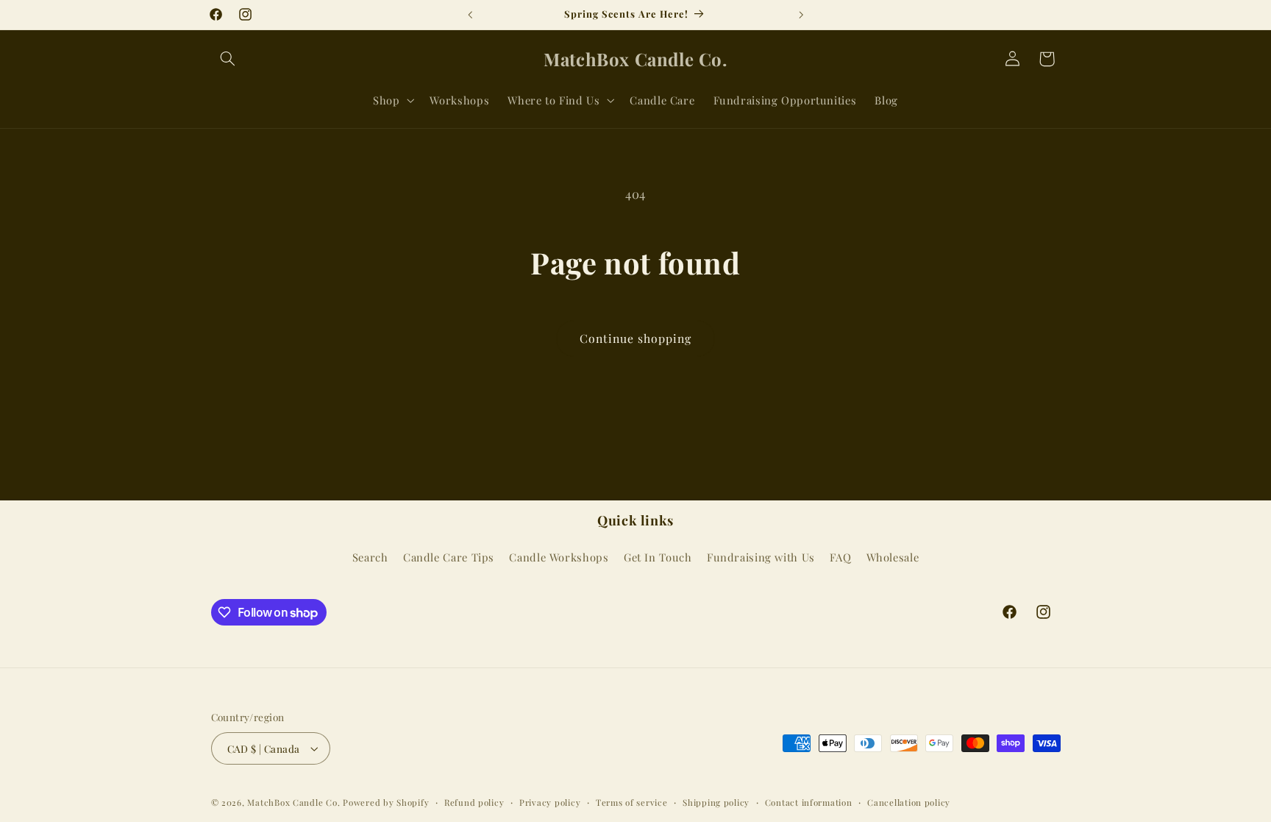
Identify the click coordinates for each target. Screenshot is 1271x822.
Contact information (808, 802)
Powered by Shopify (386, 802)
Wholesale (892, 557)
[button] (228, 59)
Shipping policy (716, 802)
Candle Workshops (558, 557)
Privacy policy (549, 802)
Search (370, 557)
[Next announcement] (801, 14)
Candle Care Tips (448, 557)
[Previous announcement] (470, 14)
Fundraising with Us (761, 557)
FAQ (840, 557)
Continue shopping (636, 338)
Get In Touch (658, 557)
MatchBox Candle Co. (293, 802)
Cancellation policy (908, 802)
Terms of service (632, 802)
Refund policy (474, 802)
